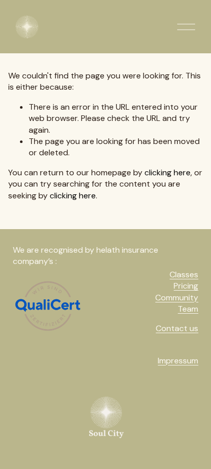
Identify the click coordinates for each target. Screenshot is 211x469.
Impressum (178, 360)
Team (188, 308)
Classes (184, 274)
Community (176, 297)
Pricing (186, 285)
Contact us (177, 328)
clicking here (167, 172)
